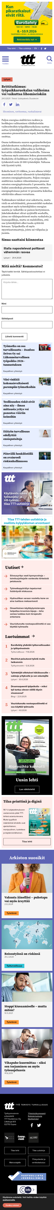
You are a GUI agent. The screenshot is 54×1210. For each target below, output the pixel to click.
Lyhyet (7, 79)
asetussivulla (9, 1200)
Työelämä (12, 913)
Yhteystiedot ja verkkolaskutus (38, 1161)
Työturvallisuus (14, 965)
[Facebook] (41, 48)
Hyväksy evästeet (12, 1205)
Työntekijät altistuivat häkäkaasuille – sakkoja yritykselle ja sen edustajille (30, 674)
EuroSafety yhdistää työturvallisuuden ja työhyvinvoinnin (30, 647)
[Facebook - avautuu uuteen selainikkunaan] (32, 1125)
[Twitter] (45, 48)
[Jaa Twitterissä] (11, 104)
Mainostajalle (15, 1162)
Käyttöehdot (33, 1119)
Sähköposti (7, 318)
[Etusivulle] (28, 60)
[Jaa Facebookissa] (5, 104)
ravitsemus (20, 111)
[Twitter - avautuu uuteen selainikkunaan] (39, 1125)
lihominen (8, 111)
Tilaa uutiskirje (25, 48)
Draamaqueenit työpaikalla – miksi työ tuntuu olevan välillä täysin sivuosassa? (29, 689)
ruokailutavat (34, 111)
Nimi (4, 303)
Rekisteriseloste (35, 1116)
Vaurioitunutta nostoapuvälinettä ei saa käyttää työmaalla (29, 705)
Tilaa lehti (11, 48)
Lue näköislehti (27, 789)
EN (35, 48)
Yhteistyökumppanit (37, 1113)
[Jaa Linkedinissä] (18, 104)
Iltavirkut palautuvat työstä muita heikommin (28, 660)
